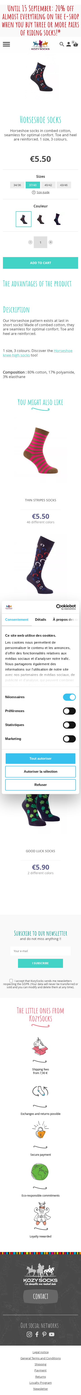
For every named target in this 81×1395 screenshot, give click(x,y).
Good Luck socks (40, 851)
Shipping (40, 1364)
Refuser (40, 785)
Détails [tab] (40, 619)
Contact (40, 1296)
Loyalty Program (40, 1383)
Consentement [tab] (16, 619)
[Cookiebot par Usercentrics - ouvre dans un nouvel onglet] (57, 607)
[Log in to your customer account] (68, 45)
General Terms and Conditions (40, 1358)
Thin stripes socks (40, 500)
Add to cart (40, 263)
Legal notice (41, 1352)
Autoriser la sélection (40, 772)
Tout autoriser (40, 758)
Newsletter (40, 1389)
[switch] (69, 711)
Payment (40, 1370)
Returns (40, 1377)
